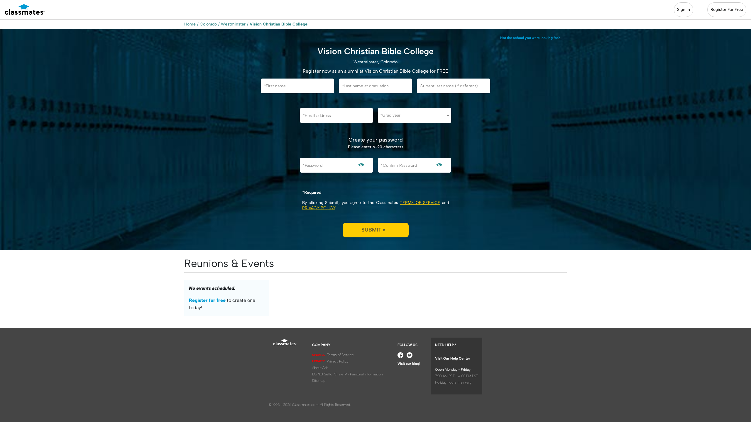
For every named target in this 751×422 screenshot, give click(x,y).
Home (190, 24)
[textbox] (414, 115)
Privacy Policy (318, 207)
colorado (208, 24)
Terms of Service (420, 202)
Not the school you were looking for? (530, 38)
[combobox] (414, 115)
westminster (233, 24)
